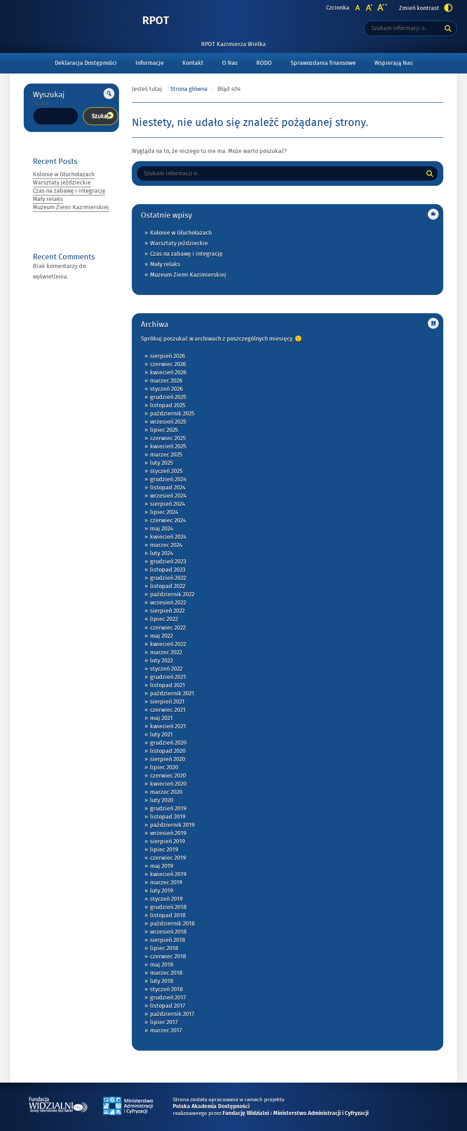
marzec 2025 (166, 455)
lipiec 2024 (164, 512)
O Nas (230, 63)
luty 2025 (161, 463)
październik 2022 (172, 594)
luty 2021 (161, 735)
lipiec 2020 (164, 767)
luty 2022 (161, 661)
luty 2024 (161, 553)
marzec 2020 (166, 792)
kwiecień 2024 (168, 537)
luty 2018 (161, 981)
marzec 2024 (166, 545)
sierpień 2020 (167, 759)
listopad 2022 (167, 586)
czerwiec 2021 (168, 710)
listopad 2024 (168, 488)
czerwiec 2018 (168, 956)
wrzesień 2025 (168, 422)
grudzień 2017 (168, 998)
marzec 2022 (166, 652)
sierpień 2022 (167, 611)
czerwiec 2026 (168, 364)
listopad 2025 (167, 405)
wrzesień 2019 (168, 833)
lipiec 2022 (164, 619)
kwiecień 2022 (168, 644)
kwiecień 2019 (168, 874)
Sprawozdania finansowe (323, 63)
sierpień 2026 (167, 356)
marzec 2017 (166, 1030)
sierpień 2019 (167, 841)
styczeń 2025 (166, 471)
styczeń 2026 (166, 389)
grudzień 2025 (168, 397)
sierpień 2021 (167, 702)
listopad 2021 (167, 685)
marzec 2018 (166, 973)
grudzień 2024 (168, 479)
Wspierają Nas (393, 63)
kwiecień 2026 (168, 372)
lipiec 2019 (164, 850)
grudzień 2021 (168, 677)
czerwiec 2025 (168, 438)
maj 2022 (161, 636)
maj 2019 (161, 866)
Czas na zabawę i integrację (69, 191)
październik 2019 (172, 825)
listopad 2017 (167, 1006)
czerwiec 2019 (168, 858)
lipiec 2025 (164, 430)
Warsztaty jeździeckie (62, 183)
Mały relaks (48, 199)
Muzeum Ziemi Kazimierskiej (71, 207)
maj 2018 (161, 965)
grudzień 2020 (168, 743)
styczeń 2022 (166, 669)
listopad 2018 (168, 915)
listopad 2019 (168, 817)
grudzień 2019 (168, 809)
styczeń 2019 (166, 899)
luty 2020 (161, 800)
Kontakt (192, 63)
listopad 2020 (168, 751)
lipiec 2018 (164, 948)
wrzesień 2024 (168, 496)
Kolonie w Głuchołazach (63, 174)
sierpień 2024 (167, 504)
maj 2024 (161, 529)
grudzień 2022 (168, 578)
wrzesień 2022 (168, 603)
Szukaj (41, 103)
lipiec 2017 (164, 1022)
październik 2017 (172, 1014)
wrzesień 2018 (168, 932)
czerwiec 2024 (168, 520)
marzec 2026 (166, 381)
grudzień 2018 (168, 907)
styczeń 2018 (166, 989)
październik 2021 (172, 693)
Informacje (149, 63)
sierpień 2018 (167, 940)
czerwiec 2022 (168, 628)
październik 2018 (172, 924)
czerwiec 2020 (168, 776)
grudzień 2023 (168, 562)
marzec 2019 (166, 882)
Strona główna (189, 89)
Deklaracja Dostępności (86, 63)
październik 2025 (172, 414)
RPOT (155, 21)
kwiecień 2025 (168, 446)
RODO (264, 63)
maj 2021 (161, 718)
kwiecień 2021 (168, 726)
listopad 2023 (167, 570)
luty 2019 (161, 891)
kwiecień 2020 (168, 784)
